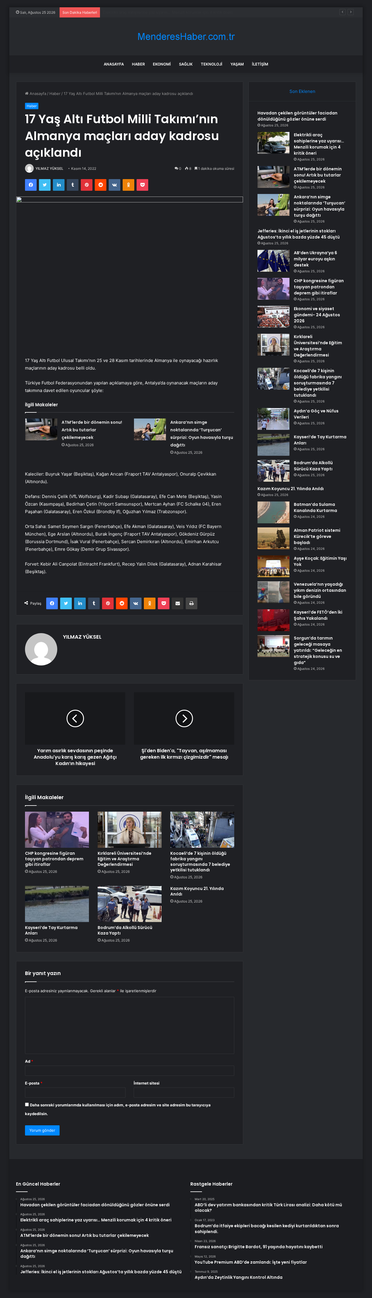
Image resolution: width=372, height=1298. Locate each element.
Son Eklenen (302, 91)
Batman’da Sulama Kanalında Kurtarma (315, 507)
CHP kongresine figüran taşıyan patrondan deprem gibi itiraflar (54, 858)
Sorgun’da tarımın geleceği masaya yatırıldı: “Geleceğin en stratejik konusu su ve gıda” (318, 650)
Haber (138, 64)
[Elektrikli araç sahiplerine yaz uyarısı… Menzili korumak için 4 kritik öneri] (273, 143)
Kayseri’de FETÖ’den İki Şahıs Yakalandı (318, 615)
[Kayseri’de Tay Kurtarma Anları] (57, 904)
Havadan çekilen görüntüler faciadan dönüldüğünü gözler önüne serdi (297, 116)
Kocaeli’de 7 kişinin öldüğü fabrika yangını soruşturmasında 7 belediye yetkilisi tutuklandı (200, 861)
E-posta (33, 1083)
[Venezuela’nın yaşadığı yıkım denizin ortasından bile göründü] (273, 592)
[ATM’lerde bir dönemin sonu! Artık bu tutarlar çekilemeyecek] (41, 429)
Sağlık (186, 64)
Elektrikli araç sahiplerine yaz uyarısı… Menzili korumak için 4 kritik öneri (319, 144)
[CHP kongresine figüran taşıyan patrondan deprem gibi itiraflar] (57, 830)
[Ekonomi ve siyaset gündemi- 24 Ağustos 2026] (273, 317)
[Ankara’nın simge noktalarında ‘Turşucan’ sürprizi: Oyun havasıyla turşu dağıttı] (150, 429)
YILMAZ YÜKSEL (49, 168)
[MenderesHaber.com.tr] (186, 36)
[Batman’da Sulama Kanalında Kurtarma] (273, 512)
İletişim (260, 64)
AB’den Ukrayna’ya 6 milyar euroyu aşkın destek (315, 259)
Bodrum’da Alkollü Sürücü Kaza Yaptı (125, 930)
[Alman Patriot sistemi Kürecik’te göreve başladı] (273, 538)
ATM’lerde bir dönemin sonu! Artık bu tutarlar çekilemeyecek (157, 12)
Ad (29, 1061)
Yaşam (237, 64)
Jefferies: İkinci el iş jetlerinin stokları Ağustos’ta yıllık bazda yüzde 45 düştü (298, 234)
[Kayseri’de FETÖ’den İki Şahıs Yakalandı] (273, 620)
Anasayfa (114, 64)
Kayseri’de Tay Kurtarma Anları (51, 930)
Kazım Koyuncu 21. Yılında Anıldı (197, 891)
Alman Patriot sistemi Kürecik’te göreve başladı (317, 536)
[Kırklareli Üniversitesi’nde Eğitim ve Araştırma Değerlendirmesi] (130, 830)
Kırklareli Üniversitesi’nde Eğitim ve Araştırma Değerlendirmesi (124, 858)
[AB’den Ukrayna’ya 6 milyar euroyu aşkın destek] (273, 261)
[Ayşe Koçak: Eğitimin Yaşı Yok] (273, 566)
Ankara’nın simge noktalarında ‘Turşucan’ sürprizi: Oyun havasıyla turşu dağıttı (319, 206)
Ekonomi (162, 64)
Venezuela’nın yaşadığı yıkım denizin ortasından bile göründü (320, 590)
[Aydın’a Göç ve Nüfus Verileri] (273, 419)
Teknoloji (211, 64)
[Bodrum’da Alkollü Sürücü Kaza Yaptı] (130, 904)
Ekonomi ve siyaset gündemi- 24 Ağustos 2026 (317, 315)
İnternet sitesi (147, 1083)
